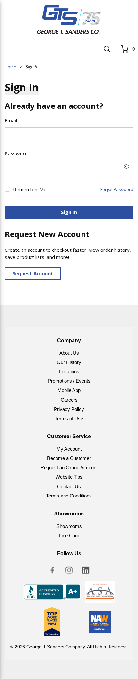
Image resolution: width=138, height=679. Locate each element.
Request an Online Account (69, 467)
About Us (69, 353)
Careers (69, 400)
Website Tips (69, 477)
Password (16, 153)
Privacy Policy (69, 409)
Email (11, 120)
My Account (69, 449)
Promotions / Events (69, 381)
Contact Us (69, 486)
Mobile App (69, 390)
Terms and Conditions (69, 495)
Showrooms (69, 526)
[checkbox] (7, 189)
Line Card (69, 535)
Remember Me (30, 189)
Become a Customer (69, 458)
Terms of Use (69, 418)
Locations (69, 371)
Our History (69, 362)
